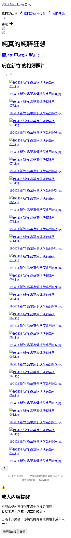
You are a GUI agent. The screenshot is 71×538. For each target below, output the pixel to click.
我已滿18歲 (9, 531)
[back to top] (5, 468)
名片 (36, 56)
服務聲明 (44, 479)
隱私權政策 (28, 479)
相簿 (9, 56)
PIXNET (21, 476)
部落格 (23, 56)
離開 (22, 531)
